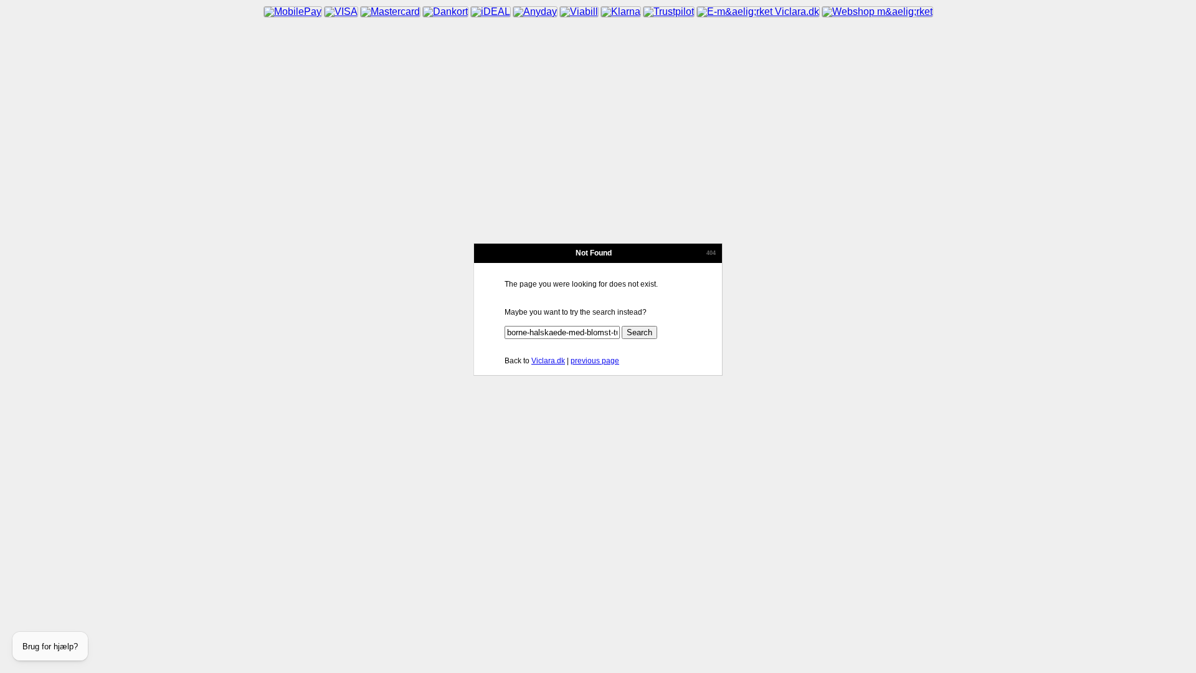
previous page (595, 360)
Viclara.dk (548, 360)
